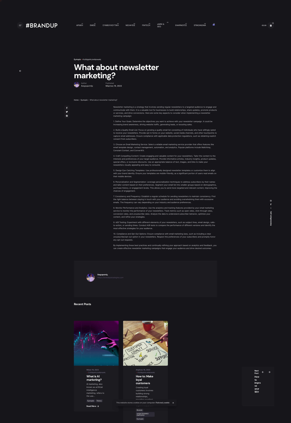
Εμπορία (77, 59)
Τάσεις (99, 401)
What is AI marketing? (94, 378)
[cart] (270, 25)
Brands (139, 410)
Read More (91, 406)
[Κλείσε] (173, 403)
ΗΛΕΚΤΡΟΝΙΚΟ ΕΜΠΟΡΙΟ (143, 414)
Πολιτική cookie (162, 403)
